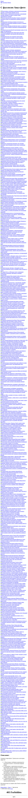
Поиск (9, 2)
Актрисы (5, 2)
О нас (11, 788)
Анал (9, 787)
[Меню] (1, 4)
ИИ (1, 2)
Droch (2, 1)
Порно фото (4, 787)
